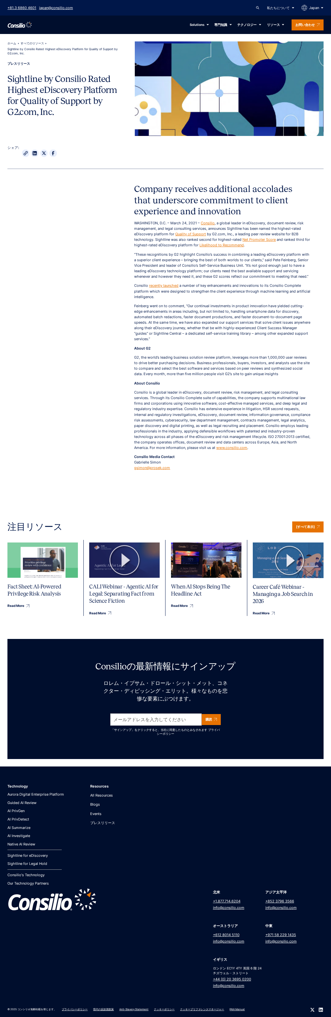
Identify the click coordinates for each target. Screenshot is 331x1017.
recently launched (163, 285)
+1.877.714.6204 (226, 901)
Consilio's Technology (26, 875)
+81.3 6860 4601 (21, 8)
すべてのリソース (32, 43)
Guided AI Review (22, 802)
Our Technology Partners (28, 883)
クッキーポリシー (164, 1009)
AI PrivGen (16, 811)
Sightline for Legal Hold (27, 863)
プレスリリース (102, 823)
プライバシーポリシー (75, 1009)
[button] (280, 8)
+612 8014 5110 (226, 935)
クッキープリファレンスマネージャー (202, 1009)
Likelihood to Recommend (221, 245)
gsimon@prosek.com (152, 467)
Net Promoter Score (259, 239)
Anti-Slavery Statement (133, 1009)
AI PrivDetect (18, 819)
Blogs (95, 804)
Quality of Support (190, 234)
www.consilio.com (231, 447)
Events (95, 813)
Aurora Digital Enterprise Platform (35, 794)
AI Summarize (18, 827)
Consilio (208, 223)
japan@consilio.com (56, 8)
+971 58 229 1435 (280, 935)
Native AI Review (21, 844)
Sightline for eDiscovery (27, 855)
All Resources (101, 795)
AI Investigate (18, 835)
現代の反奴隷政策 (103, 1009)
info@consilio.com (228, 907)
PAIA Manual (237, 1009)
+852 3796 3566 (279, 901)
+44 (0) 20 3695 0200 (232, 979)
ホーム (11, 43)
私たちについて (278, 8)
